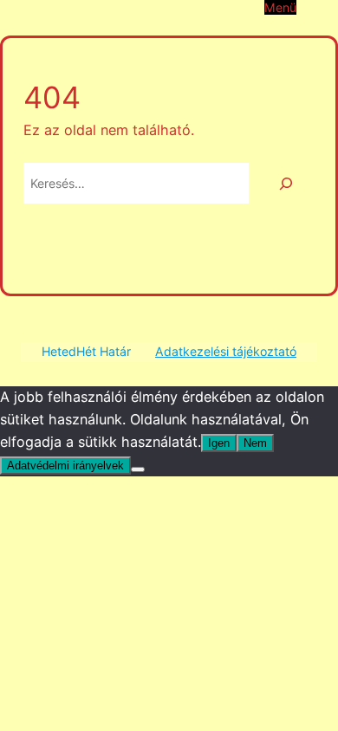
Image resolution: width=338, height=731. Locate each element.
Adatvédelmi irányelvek (65, 465)
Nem (255, 443)
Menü (280, 7)
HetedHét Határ (86, 351)
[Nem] (138, 469)
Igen (219, 443)
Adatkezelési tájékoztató (225, 351)
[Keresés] (286, 183)
